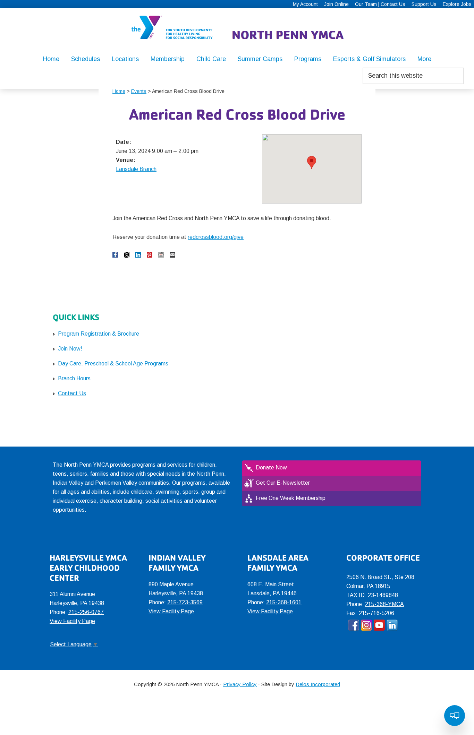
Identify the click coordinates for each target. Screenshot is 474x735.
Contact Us (72, 393)
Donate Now (271, 467)
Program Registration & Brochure (98, 334)
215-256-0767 (86, 612)
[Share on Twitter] (126, 255)
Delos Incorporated (318, 684)
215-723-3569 (185, 602)
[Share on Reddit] (161, 255)
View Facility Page (72, 621)
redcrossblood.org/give (216, 237)
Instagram (366, 625)
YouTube (379, 625)
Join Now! (70, 349)
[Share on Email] (172, 255)
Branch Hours (74, 378)
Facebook (353, 625)
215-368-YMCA (384, 604)
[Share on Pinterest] (149, 255)
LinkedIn (392, 625)
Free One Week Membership (290, 498)
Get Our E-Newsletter (283, 483)
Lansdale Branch (136, 169)
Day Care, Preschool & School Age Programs (113, 363)
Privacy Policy (240, 684)
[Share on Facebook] (115, 255)
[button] (311, 162)
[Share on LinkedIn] (138, 255)
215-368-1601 (284, 602)
